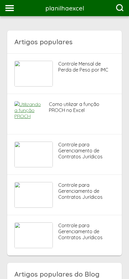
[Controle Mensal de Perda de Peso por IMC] (33, 85)
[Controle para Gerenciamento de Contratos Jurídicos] (33, 166)
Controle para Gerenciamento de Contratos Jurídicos (80, 151)
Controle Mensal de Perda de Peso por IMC (83, 67)
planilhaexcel (64, 8)
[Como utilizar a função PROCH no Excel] (29, 116)
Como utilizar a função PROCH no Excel (74, 107)
